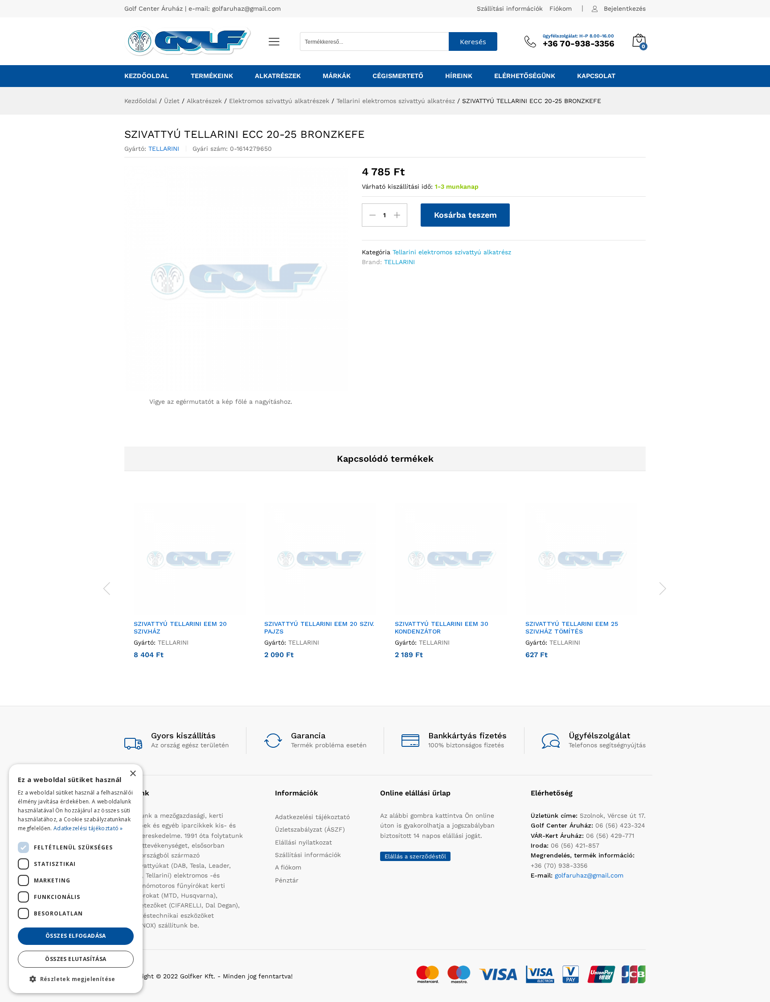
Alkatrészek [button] (278, 76)
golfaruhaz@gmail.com (246, 8)
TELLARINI (163, 148)
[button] (179, 609)
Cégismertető (398, 76)
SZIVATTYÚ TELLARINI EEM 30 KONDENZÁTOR (441, 627)
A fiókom (288, 867)
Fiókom (560, 8)
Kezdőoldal (146, 76)
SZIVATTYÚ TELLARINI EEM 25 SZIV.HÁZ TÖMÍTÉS (571, 627)
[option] (189, 587)
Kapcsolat (596, 76)
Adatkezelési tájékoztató (312, 816)
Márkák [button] (337, 76)
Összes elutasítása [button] (75, 959)
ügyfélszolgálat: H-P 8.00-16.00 (578, 36)
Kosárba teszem (465, 214)
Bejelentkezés (625, 8)
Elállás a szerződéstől (415, 856)
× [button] (132, 773)
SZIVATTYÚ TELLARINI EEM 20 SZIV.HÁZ (180, 627)
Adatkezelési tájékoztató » (88, 828)
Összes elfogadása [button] (75, 936)
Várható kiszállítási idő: (397, 186)
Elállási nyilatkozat (303, 842)
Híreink (458, 76)
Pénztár (287, 880)
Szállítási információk (510, 8)
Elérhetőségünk (524, 76)
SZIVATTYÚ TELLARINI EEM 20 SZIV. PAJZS (319, 627)
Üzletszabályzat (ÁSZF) (310, 829)
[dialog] (76, 878)
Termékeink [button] (212, 76)
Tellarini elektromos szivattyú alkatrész (452, 252)
